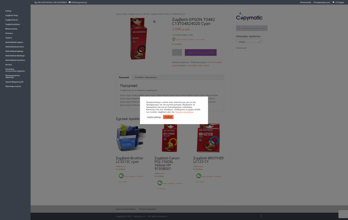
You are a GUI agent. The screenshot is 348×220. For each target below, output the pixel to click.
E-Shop (8, 11)
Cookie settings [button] (154, 117)
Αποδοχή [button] (168, 117)
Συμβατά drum (11, 20)
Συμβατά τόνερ (11, 15)
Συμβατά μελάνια (12, 24)
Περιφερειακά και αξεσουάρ (12, 76)
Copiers (8, 38)
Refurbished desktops (15, 56)
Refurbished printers (14, 47)
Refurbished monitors (15, 60)
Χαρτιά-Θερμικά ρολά (14, 82)
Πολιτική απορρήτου (184, 112)
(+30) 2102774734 (44, 2)
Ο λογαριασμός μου (321, 2)
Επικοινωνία (305, 2)
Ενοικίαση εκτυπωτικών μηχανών (15, 70)
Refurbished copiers (14, 42)
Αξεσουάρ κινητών (13, 86)
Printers (9, 33)
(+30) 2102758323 (60, 2)
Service (8, 65)
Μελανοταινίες (11, 29)
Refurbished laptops (14, 51)
